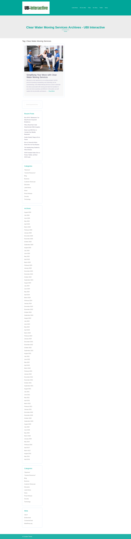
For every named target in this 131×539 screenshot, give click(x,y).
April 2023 (27, 330)
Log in (26, 514)
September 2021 (28, 385)
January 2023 (28, 338)
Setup (106, 7)
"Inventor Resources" (30, 173)
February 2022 (28, 371)
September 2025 (28, 244)
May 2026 (27, 221)
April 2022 (27, 365)
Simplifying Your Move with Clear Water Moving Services (42, 76)
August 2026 (27, 212)
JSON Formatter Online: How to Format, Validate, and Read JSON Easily (32, 155)
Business (26, 178)
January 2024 (28, 303)
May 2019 (27, 441)
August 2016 (27, 453)
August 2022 (27, 353)
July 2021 (26, 391)
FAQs (89, 7)
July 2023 (26, 321)
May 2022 (27, 362)
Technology (27, 199)
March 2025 (27, 262)
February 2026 (28, 230)
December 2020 (28, 412)
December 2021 (28, 377)
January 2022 (28, 374)
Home (65, 31)
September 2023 (28, 315)
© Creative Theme (27, 536)
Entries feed (27, 517)
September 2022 (28, 350)
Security (26, 196)
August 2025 (27, 247)
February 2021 (28, 406)
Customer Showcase (29, 181)
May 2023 (27, 327)
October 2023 (28, 312)
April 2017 (27, 447)
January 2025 (28, 268)
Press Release (28, 193)
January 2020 (28, 438)
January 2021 (28, 409)
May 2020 (27, 433)
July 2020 (26, 427)
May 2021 (27, 397)
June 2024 (27, 288)
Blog (25, 175)
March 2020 (27, 436)
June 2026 (27, 218)
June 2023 (27, 324)
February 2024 (28, 300)
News (25, 190)
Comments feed (28, 520)
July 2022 (26, 356)
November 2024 (28, 274)
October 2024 (28, 277)
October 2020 (28, 418)
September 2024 (28, 280)
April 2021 (27, 400)
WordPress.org (28, 523)
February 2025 (28, 265)
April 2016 (27, 459)
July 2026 (26, 215)
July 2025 (26, 250)
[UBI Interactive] (36, 7)
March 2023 (27, 333)
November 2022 (28, 344)
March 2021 (27, 403)
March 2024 (27, 297)
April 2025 (27, 259)
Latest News (75, 7)
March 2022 (27, 368)
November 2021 (28, 380)
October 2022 (28, 347)
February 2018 (28, 444)
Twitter (101, 7)
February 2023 (28, 336)
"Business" (27, 170)
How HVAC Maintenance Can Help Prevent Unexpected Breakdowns (31, 120)
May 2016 (27, 456)
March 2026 (27, 227)
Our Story (95, 7)
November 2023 (28, 309)
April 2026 (27, 224)
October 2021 (28, 383)
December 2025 (28, 236)
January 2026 (28, 233)
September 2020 (28, 421)
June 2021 (27, 394)
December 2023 (28, 306)
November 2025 (28, 238)
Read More (52, 91)
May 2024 (27, 291)
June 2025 (27, 253)
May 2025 (27, 256)
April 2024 (27, 294)
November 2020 (28, 415)
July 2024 (26, 285)
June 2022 (27, 359)
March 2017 (27, 450)
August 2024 (27, 283)
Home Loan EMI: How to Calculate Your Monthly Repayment (30, 132)
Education (27, 184)
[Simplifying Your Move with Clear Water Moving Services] (43, 58)
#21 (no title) (83, 7)
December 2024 (28, 271)
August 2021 (27, 388)
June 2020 (27, 430)
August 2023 (27, 318)
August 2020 (27, 424)
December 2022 (28, 341)
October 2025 (28, 241)
